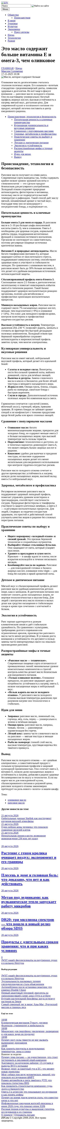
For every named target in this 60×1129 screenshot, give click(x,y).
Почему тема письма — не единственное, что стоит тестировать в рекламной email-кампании (29, 1058)
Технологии (14, 38)
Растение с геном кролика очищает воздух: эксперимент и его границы (28, 857)
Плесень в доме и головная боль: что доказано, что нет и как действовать (29, 879)
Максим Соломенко (12, 71)
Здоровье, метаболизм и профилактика (35, 134)
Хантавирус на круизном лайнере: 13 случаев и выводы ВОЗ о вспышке (27, 1064)
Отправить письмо (24, 1114)
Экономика (14, 29)
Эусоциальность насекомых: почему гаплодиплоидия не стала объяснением (22, 983)
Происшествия (22, 17)
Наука (11, 35)
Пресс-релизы (21, 32)
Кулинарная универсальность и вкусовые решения (31, 127)
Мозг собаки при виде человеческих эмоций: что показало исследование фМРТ (28, 1076)
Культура (12, 26)
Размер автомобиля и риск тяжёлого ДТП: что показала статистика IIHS (26, 1081)
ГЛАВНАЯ (7, 68)
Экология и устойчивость (28, 145)
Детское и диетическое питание (31, 142)
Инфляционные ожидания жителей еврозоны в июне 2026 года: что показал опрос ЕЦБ (27, 1105)
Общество (13, 14)
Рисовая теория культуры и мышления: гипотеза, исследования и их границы (28, 1110)
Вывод (17, 157)
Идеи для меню (22, 154)
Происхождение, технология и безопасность (32, 116)
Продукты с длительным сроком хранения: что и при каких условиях (29, 946)
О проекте (6, 1114)
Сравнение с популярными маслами (34, 131)
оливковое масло (17, 800)
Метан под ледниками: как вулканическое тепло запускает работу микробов (28, 901)
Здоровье (13, 23)
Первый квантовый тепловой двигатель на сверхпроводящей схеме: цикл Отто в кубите (26, 994)
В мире (12, 20)
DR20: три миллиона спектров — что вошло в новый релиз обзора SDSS (27, 924)
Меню (5, 9)
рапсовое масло (16, 802)
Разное (11, 40)
